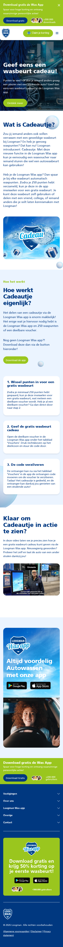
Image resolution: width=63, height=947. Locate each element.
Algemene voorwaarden (16, 931)
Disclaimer (36, 931)
